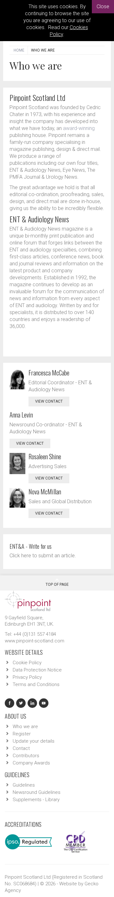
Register (22, 734)
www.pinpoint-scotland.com (34, 641)
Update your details (33, 741)
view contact (49, 401)
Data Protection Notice (37, 670)
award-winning (79, 128)
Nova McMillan (44, 491)
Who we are (25, 726)
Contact (21, 748)
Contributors (26, 755)
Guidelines (24, 785)
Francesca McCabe (48, 372)
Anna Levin (21, 414)
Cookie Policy (27, 662)
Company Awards (31, 763)
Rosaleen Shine (44, 456)
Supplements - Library (36, 799)
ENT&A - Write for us (31, 546)
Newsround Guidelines (36, 792)
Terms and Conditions (36, 684)
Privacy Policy (27, 677)
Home (19, 50)
